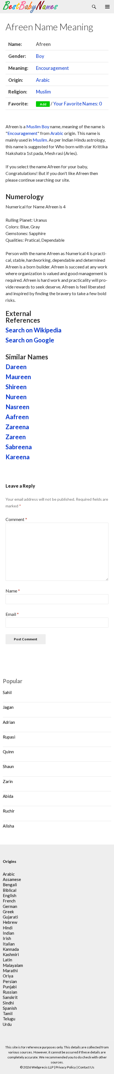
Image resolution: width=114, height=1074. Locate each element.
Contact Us (86, 1067)
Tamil (7, 1013)
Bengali (10, 884)
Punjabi (10, 986)
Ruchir (9, 810)
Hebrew (10, 922)
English (9, 895)
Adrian (9, 722)
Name (13, 590)
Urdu (7, 1024)
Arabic (43, 80)
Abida (8, 796)
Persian (10, 981)
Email (12, 614)
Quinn (8, 751)
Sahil (7, 692)
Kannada (11, 949)
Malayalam (13, 965)
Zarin (8, 781)
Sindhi (8, 1002)
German (10, 906)
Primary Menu (107, 6)
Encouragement (52, 68)
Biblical (9, 890)
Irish (7, 938)
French (9, 900)
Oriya (8, 975)
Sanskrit (10, 997)
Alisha (8, 825)
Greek (8, 911)
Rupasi (9, 736)
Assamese (12, 879)
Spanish (10, 1008)
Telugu (9, 1018)
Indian (8, 932)
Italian (9, 943)
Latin (7, 959)
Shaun (8, 766)
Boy (40, 56)
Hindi (7, 927)
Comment (16, 519)
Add (43, 104)
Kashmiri (11, 954)
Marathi (10, 970)
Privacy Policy (66, 1067)
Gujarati (10, 916)
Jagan (8, 707)
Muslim (43, 92)
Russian (10, 991)
